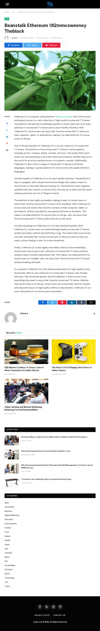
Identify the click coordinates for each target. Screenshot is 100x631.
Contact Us (59, 615)
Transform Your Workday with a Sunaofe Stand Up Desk (46, 479)
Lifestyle (8, 553)
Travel (7, 586)
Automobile (9, 507)
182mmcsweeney (64, 116)
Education (9, 519)
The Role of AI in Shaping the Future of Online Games (72, 369)
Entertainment (11, 524)
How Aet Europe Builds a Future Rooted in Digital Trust (45, 451)
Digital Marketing (12, 515)
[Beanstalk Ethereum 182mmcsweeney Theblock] (50, 81)
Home (7, 544)
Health (7, 540)
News (7, 557)
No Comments (43, 38)
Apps (7, 503)
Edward (15, 38)
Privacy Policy (42, 615)
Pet (6, 561)
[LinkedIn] (7, 136)
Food (7, 532)
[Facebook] (7, 123)
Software (9, 570)
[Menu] (7, 4)
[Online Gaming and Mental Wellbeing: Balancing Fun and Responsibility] (26, 391)
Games (7, 536)
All (6, 19)
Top (6, 582)
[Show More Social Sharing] (63, 45)
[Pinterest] (7, 143)
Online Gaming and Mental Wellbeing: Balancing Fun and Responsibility (23, 408)
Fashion (8, 528)
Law (6, 549)
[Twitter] (7, 130)
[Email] (7, 150)
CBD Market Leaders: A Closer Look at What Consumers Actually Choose (24, 369)
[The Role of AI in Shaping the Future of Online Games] (74, 351)
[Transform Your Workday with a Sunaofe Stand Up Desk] (12, 483)
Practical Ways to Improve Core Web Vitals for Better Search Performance (54, 437)
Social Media (10, 565)
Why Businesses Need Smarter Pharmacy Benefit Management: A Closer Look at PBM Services (57, 466)
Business (8, 511)
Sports (7, 574)
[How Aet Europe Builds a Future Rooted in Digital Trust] (12, 454)
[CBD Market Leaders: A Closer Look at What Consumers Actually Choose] (26, 351)
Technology (10, 578)
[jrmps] (50, 4)
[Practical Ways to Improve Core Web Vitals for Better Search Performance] (12, 440)
